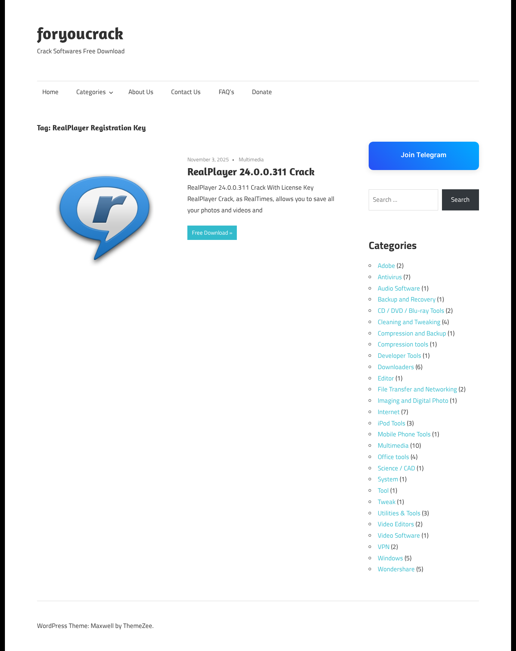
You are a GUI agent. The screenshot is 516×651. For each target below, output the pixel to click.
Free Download (210, 232)
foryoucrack (80, 33)
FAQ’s (226, 92)
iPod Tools (391, 423)
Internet (389, 412)
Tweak (386, 502)
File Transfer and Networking (417, 389)
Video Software (399, 535)
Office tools (393, 457)
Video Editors (396, 524)
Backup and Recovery (407, 299)
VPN (383, 547)
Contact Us (186, 92)
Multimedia (251, 159)
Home (50, 92)
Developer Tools (399, 355)
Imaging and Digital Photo (413, 400)
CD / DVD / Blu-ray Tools (411, 310)
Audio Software (399, 288)
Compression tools (403, 344)
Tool (383, 490)
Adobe (386, 266)
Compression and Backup (412, 333)
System (388, 479)
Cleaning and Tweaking (409, 322)
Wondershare (396, 569)
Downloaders (396, 367)
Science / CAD (396, 468)
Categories (91, 92)
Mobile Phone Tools (404, 434)
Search (460, 199)
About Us (140, 92)
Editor (386, 378)
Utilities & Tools (399, 513)
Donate (262, 92)
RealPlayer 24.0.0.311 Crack (251, 171)
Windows (390, 558)
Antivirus (390, 277)
